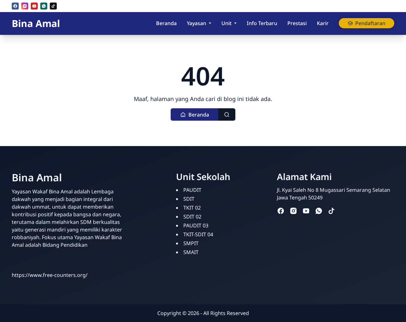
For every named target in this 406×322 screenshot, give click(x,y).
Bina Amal (36, 23)
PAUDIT (192, 189)
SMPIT (191, 243)
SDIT (188, 198)
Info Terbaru (262, 23)
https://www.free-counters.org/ (50, 275)
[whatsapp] (43, 6)
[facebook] (15, 6)
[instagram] (24, 6)
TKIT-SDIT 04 (198, 234)
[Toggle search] (226, 114)
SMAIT (191, 252)
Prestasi (297, 23)
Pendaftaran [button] (370, 23)
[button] (195, 114)
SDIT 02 (192, 216)
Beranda (166, 23)
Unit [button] (226, 23)
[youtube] (34, 6)
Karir (323, 23)
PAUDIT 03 (195, 225)
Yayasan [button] (196, 23)
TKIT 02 (192, 207)
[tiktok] (53, 6)
